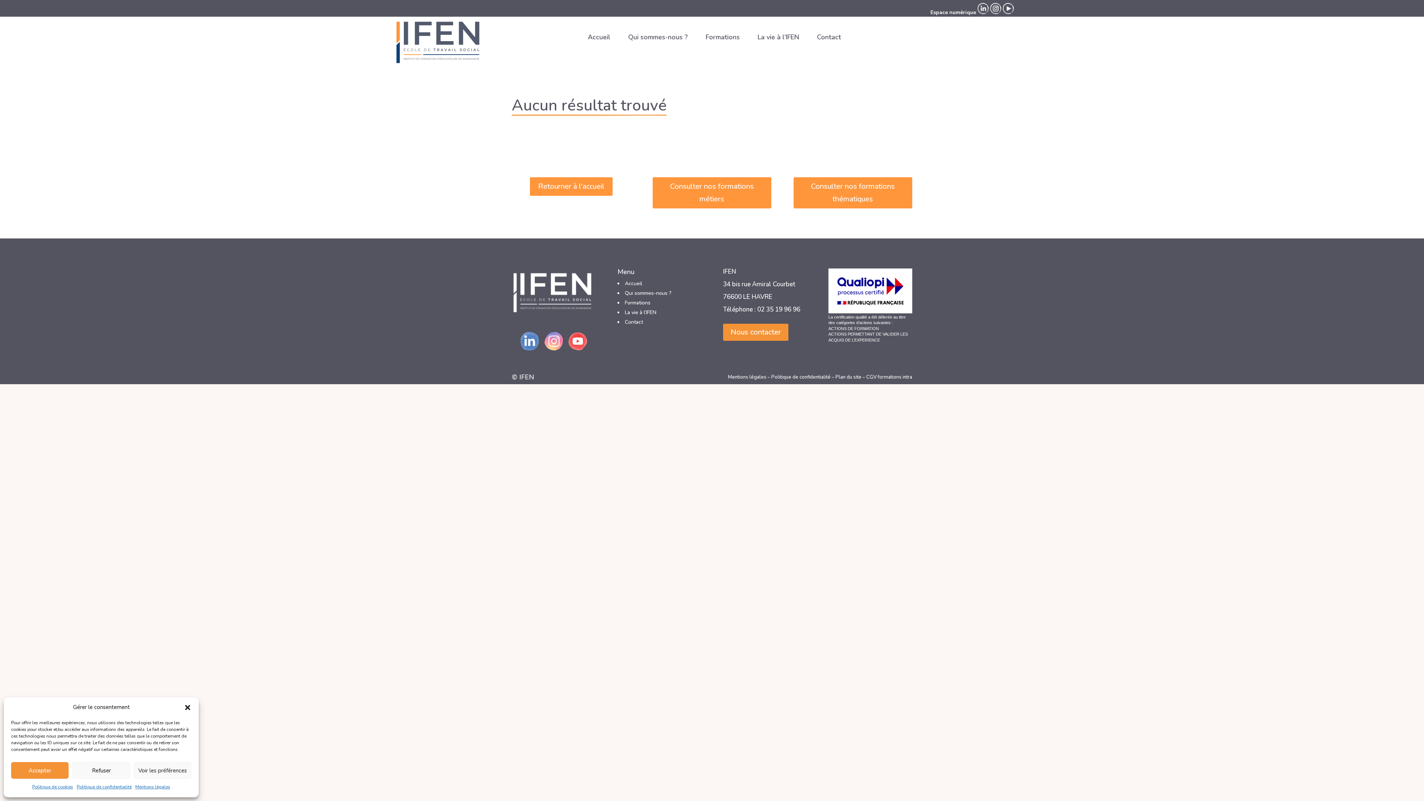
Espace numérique (953, 12)
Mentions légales (152, 787)
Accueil (599, 37)
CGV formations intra (889, 377)
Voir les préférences (162, 770)
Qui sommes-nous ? (658, 37)
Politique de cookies (52, 787)
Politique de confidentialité (104, 787)
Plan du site (848, 377)
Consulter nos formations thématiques (853, 192)
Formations (723, 37)
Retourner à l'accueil (571, 186)
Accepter (40, 770)
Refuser (101, 770)
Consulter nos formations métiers (712, 192)
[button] (187, 707)
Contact (829, 37)
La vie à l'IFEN (778, 37)
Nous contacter (756, 332)
